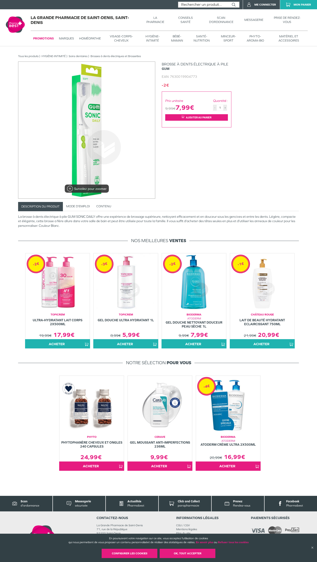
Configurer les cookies (129, 553)
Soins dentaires (78, 56)
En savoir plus (204, 542)
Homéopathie (90, 38)
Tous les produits (28, 56)
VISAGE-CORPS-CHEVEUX (121, 38)
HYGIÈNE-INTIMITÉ (153, 38)
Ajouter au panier (198, 117)
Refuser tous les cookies (233, 542)
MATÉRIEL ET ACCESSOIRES (288, 38)
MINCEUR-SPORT (228, 38)
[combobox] (203, 4)
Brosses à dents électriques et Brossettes (116, 56)
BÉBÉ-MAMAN (177, 38)
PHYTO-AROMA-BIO (255, 38)
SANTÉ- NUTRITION (202, 38)
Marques (66, 38)
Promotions (43, 38)
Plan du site (183, 533)
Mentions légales (186, 529)
